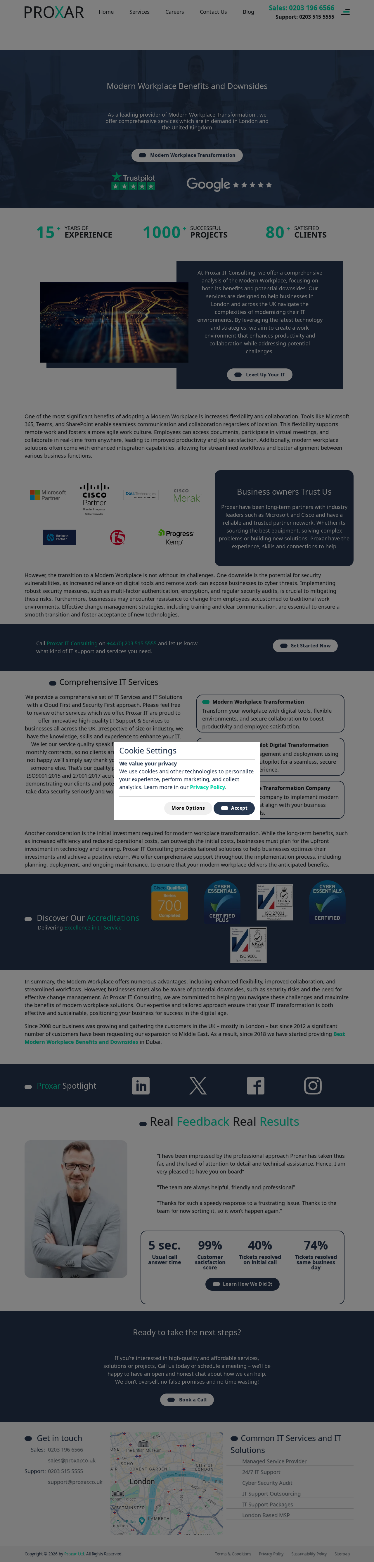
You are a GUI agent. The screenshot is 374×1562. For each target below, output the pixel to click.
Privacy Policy (207, 786)
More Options (188, 808)
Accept (239, 808)
